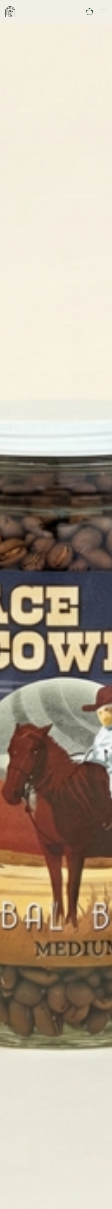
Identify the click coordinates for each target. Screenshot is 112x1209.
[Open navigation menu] (103, 11)
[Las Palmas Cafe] (10, 11)
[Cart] (89, 11)
